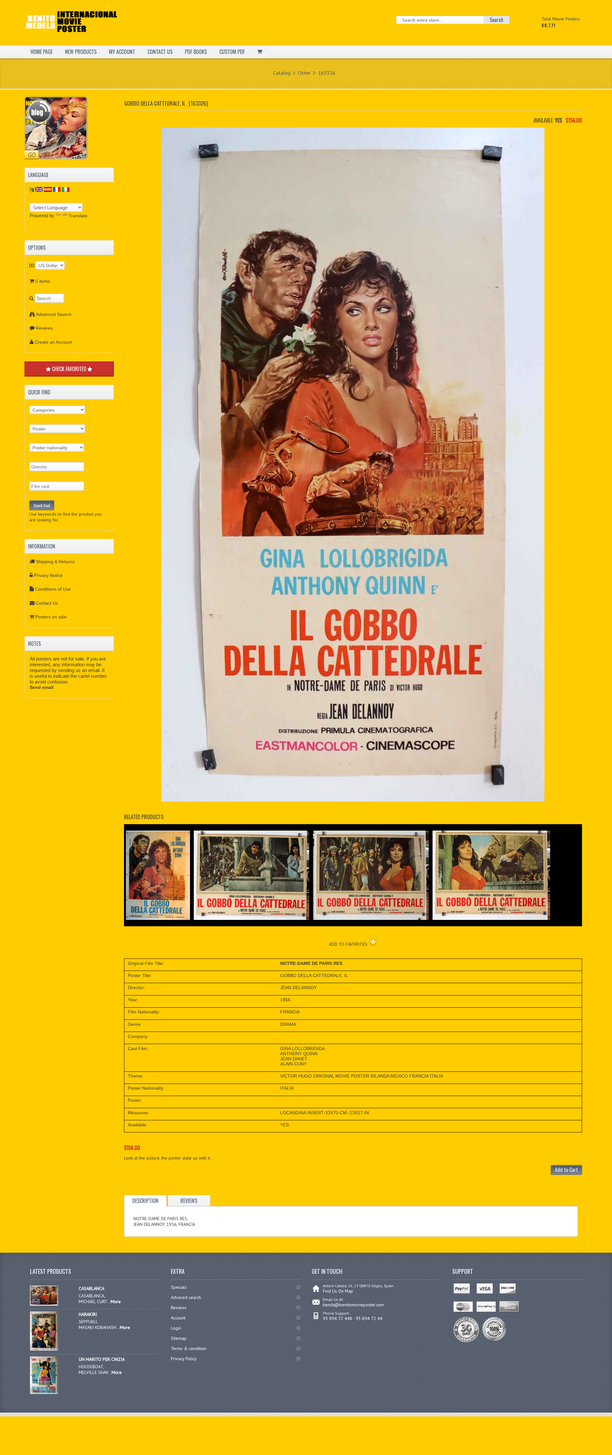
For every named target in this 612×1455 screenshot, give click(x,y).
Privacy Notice (48, 575)
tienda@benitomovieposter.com (353, 1305)
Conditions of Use (53, 589)
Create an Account (53, 342)
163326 (326, 73)
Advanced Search (53, 314)
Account (178, 1318)
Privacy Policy (184, 1359)
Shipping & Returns (55, 561)
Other (304, 73)
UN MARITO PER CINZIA (102, 1359)
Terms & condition (188, 1348)
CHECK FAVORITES (69, 369)
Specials (179, 1287)
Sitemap (178, 1338)
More (116, 1301)
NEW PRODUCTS (81, 52)
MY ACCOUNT (122, 52)
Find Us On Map (338, 1291)
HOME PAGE (42, 52)
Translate (78, 215)
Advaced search (186, 1297)
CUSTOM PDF (232, 52)
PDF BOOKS (196, 52)
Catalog (281, 73)
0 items (42, 281)
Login (176, 1328)
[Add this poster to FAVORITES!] (373, 942)
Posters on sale (51, 616)
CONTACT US (160, 52)
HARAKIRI (88, 1314)
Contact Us (47, 603)
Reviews (44, 328)
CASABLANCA (91, 1288)
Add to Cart (566, 1170)
